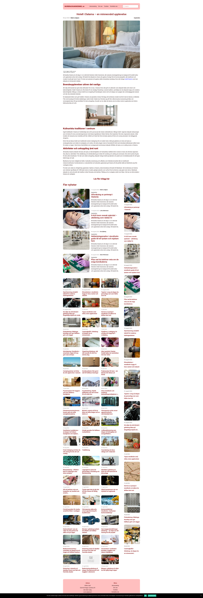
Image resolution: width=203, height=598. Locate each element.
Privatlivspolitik (152, 595)
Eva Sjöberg (103, 231)
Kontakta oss (113, 6)
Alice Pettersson (104, 254)
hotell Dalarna (129, 79)
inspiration (137, 18)
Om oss (100, 6)
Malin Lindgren (75, 18)
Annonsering (93, 6)
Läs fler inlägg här (102, 179)
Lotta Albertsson (104, 210)
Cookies (106, 6)
